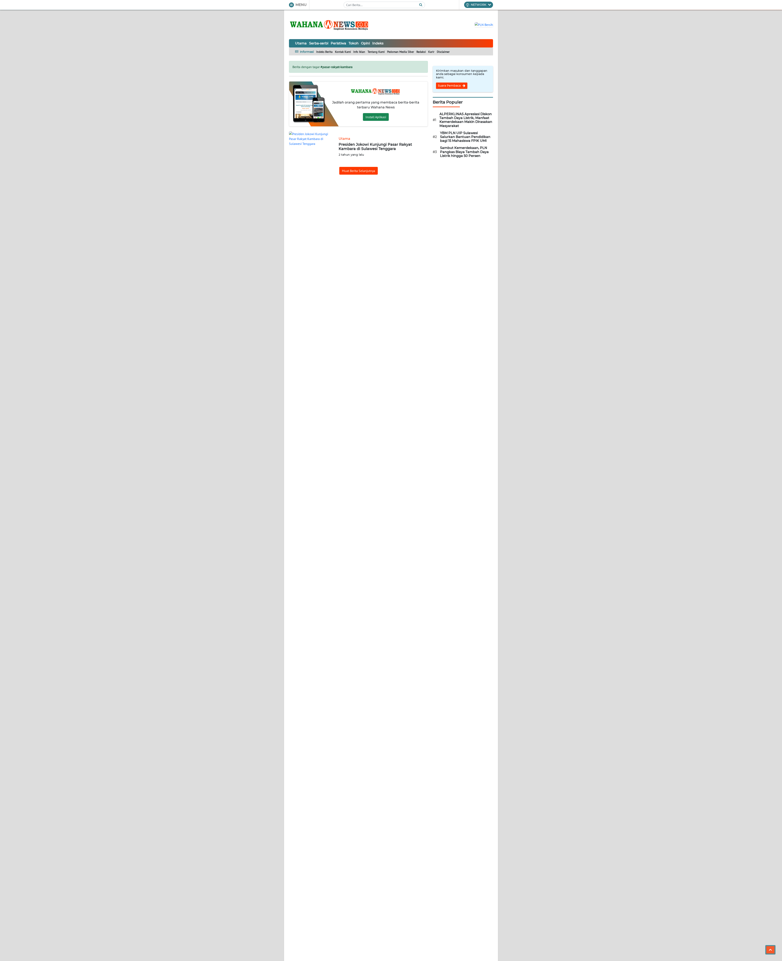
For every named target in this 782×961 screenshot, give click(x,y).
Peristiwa (338, 43)
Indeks (377, 43)
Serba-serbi (318, 43)
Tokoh (354, 43)
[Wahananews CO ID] (329, 24)
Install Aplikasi (376, 117)
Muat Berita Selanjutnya (358, 171)
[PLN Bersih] (484, 24)
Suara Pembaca (449, 85)
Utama (301, 43)
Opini (365, 43)
